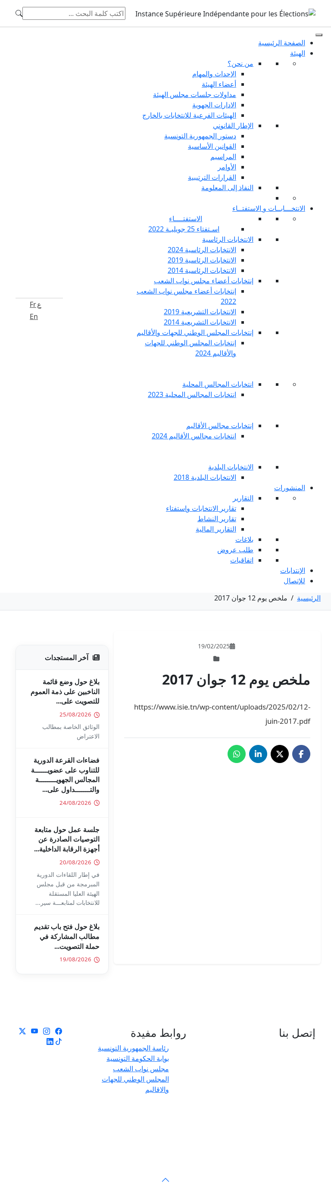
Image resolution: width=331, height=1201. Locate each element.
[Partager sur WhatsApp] (237, 754)
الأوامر (227, 167)
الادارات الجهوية (214, 104)
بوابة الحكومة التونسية (137, 1058)
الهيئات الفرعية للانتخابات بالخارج (189, 115)
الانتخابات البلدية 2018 (205, 477)
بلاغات (244, 539)
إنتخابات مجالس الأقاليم (219, 425)
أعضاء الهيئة (219, 84)
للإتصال (294, 580)
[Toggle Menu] (318, 35)
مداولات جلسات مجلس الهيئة (194, 94)
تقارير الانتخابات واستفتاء (201, 508)
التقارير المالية (216, 529)
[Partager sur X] (280, 754)
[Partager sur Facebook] (301, 754)
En (34, 316)
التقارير (243, 498)
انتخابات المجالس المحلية (217, 384)
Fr (33, 304)
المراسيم (223, 156)
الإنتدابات (292, 570)
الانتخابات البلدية (230, 467)
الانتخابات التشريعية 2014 (200, 322)
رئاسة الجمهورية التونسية (133, 1048)
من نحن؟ (240, 63)
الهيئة (297, 53)
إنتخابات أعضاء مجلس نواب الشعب (203, 280)
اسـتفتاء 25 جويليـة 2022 (183, 229)
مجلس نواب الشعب (141, 1068)
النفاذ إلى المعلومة (227, 187)
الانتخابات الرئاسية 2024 (202, 249)
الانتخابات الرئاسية (227, 239)
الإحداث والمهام (214, 73)
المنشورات (289, 487)
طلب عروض (235, 549)
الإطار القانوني (233, 125)
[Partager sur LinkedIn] (258, 754)
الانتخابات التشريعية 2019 (200, 311)
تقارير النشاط (216, 518)
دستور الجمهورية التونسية (200, 136)
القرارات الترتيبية (212, 177)
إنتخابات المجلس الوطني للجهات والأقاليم (195, 332)
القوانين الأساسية (212, 146)
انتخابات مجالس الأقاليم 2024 (194, 436)
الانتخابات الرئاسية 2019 (202, 260)
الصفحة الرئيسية (281, 42)
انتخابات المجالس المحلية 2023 (192, 394)
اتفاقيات (241, 560)
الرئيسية (309, 598)
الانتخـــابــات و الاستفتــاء (268, 208)
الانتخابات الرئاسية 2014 (202, 270)
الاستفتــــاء (185, 218)
